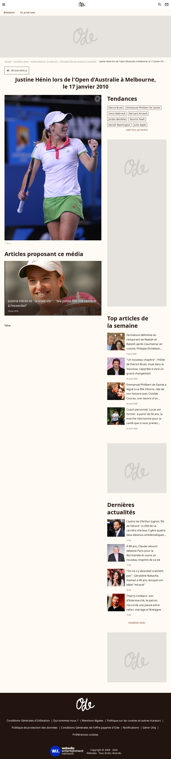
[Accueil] (82, 4)
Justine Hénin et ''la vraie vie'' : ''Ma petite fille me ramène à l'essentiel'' (64, 61)
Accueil (8, 61)
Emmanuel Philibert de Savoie (143, 107)
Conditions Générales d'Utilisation (28, 720)
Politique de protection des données (35, 727)
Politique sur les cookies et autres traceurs (134, 720)
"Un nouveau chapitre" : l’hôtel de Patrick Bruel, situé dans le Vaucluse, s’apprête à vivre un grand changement (145, 366)
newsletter (167, 5)
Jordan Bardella (117, 119)
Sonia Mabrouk (116, 113)
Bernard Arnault (138, 113)
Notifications (131, 727)
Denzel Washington (119, 124)
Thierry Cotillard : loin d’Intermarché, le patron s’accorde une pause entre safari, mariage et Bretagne (143, 602)
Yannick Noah (137, 119)
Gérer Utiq (149, 727)
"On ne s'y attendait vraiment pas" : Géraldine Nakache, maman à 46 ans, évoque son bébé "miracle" (144, 578)
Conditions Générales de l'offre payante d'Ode (90, 727)
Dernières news (21, 61)
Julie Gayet (140, 124)
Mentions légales (92, 720)
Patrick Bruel (115, 107)
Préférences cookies (85, 734)
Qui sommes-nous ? (65, 720)
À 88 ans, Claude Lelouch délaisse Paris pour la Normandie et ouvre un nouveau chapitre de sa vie (143, 553)
